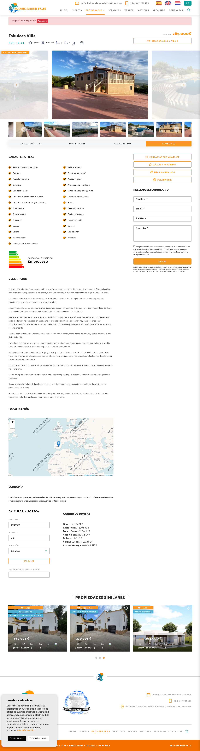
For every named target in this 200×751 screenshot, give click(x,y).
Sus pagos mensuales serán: (24, 569)
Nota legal (59, 745)
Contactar (176, 10)
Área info (159, 10)
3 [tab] (104, 658)
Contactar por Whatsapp (164, 157)
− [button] (12, 426)
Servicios (114, 10)
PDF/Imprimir (164, 180)
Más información (25, 730)
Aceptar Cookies (17, 738)
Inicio (64, 10)
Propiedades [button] (94, 10)
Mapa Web (104, 745)
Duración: (13, 545)
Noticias (143, 10)
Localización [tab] (123, 143)
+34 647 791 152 (139, 3)
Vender (129, 10)
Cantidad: (13, 519)
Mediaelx (186, 745)
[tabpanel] (37, 628)
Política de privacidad (165, 249)
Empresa (76, 10)
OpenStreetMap (89, 475)
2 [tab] (100, 658)
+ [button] (12, 421)
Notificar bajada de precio (162, 41)
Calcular (29, 561)
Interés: (12, 532)
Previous (16, 85)
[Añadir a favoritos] (63, 608)
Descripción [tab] (77, 143)
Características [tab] (31, 143)
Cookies (91, 745)
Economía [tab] (168, 143)
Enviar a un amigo (164, 172)
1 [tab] (96, 658)
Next (183, 85)
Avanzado (42, 21)
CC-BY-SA (108, 475)
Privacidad (76, 745)
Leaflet (71, 475)
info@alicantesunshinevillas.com (101, 3)
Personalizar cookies (38, 738)
